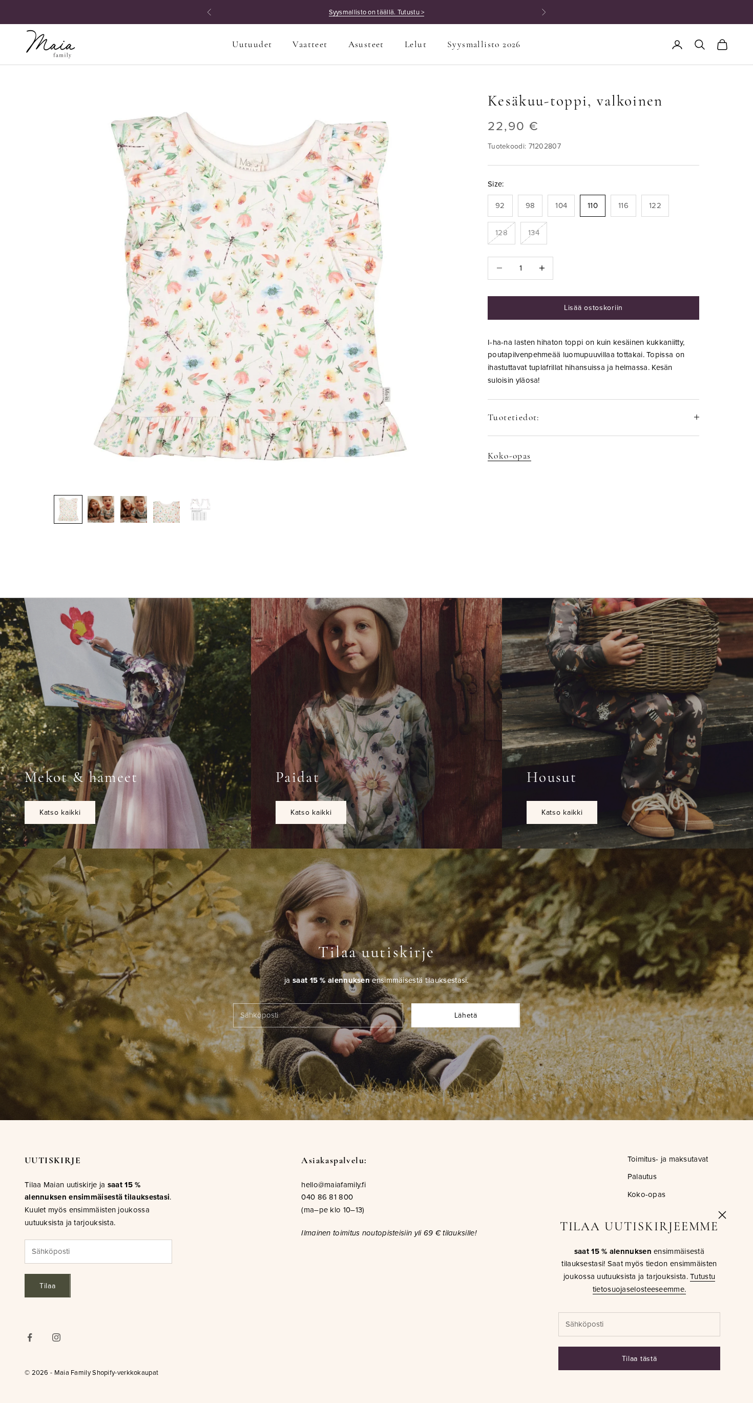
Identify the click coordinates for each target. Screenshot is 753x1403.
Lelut (416, 44)
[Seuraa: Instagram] (56, 1337)
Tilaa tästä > (435, 11)
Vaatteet (309, 44)
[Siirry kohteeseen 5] (199, 509)
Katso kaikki (59, 812)
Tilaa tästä (639, 1358)
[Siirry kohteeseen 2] (101, 509)
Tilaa (47, 1286)
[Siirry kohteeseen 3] (133, 509)
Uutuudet (252, 44)
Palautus (642, 1176)
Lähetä (465, 1015)
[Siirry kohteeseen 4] (166, 509)
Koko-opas (509, 455)
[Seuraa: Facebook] (30, 1337)
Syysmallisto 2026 (484, 44)
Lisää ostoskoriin (593, 307)
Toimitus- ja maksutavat (668, 1158)
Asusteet (366, 44)
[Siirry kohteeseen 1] (68, 509)
